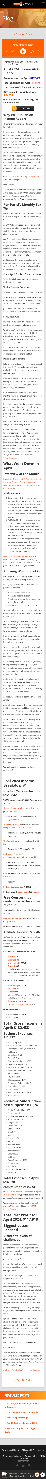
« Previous (19, 34)
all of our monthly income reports (26, 176)
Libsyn (11, 995)
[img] (7, 52)
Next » (29, 34)
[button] (3, 4)
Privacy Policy (31, 1456)
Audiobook (23, 892)
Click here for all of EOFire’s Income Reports (21, 1370)
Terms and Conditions (12, 1456)
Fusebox (11, 992)
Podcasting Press (15, 985)
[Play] (23, 51)
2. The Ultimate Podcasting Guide (21, 1412)
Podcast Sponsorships (13, 887)
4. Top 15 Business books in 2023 (20, 1423)
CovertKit (12, 966)
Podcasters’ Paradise (12, 854)
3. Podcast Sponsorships (16, 1417)
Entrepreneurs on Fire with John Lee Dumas (23, 3)
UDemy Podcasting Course (19, 1004)
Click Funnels (14, 963)
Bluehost (12, 960)
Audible (11, 956)
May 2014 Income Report (19, 1191)
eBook (37, 892)
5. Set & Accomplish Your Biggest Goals (20, 1430)
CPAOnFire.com (9, 458)
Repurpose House (15, 1001)
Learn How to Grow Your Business (17, 556)
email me (31, 969)
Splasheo (12, 988)
